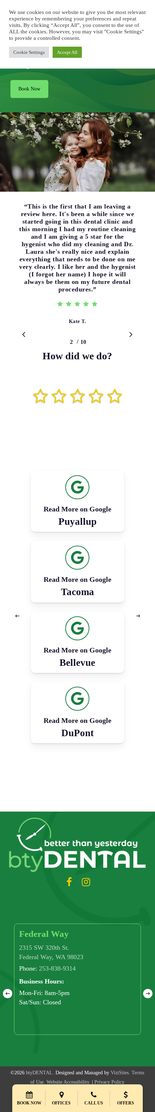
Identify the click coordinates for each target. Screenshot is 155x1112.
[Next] (138, 616)
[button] (29, 89)
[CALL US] (94, 1091)
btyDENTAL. (40, 1072)
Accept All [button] (67, 52)
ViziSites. (120, 1072)
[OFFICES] (61, 1091)
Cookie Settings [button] (29, 52)
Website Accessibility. (68, 1082)
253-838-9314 (57, 968)
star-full (45, 389)
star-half (35, 389)
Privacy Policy (109, 1082)
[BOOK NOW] (29, 1091)
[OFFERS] (126, 1091)
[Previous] (17, 616)
